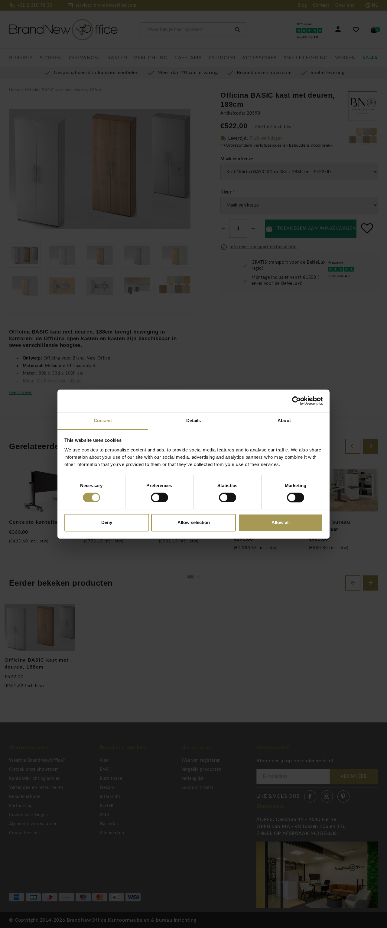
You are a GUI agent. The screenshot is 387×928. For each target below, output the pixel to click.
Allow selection (193, 522)
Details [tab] (193, 420)
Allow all (281, 522)
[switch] (159, 497)
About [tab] (284, 420)
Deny (106, 522)
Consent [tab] (103, 420)
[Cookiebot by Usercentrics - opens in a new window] (296, 400)
